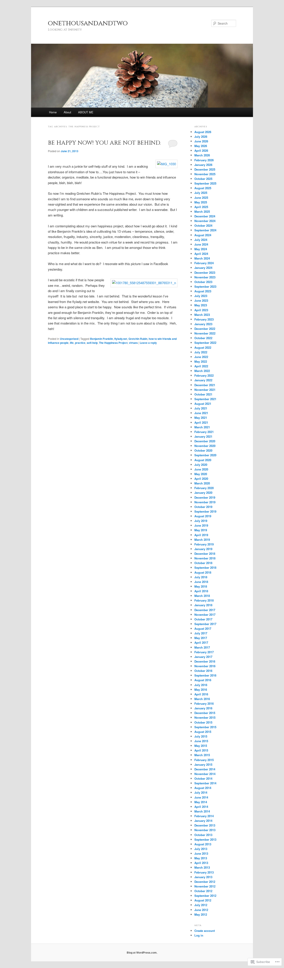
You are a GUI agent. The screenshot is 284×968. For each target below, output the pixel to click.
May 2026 (200, 146)
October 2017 (203, 619)
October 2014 (203, 778)
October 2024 (203, 225)
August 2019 (202, 516)
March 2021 (202, 427)
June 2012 (201, 910)
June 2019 (201, 525)
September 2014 (205, 783)
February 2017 (204, 652)
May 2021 (200, 417)
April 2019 (201, 535)
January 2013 (203, 877)
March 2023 (202, 315)
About (67, 112)
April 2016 (201, 694)
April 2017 (201, 642)
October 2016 (203, 671)
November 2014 (204, 774)
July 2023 (200, 296)
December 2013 (204, 825)
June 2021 (201, 413)
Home (53, 112)
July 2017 (200, 633)
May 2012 (200, 914)
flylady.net (120, 339)
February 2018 (204, 600)
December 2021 (204, 385)
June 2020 (201, 469)
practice (80, 343)
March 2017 (202, 647)
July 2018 (200, 577)
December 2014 (204, 769)
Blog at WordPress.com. (142, 952)
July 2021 (200, 408)
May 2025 (200, 202)
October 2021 (203, 394)
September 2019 (205, 511)
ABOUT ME (85, 112)
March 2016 (202, 699)
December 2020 (204, 441)
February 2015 (204, 760)
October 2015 (203, 722)
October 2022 (203, 338)
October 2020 (203, 450)
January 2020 (203, 492)
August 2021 (202, 403)
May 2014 (200, 802)
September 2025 (205, 183)
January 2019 (203, 549)
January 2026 (203, 165)
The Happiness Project (113, 343)
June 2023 (201, 300)
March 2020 (202, 483)
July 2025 (200, 193)
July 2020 (200, 464)
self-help (92, 343)
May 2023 (200, 305)
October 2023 (203, 282)
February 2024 (204, 263)
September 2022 (205, 342)
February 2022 (204, 375)
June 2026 (201, 141)
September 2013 (205, 839)
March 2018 (202, 596)
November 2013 (204, 830)
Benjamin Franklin (101, 339)
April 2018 (201, 591)
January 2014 (203, 820)
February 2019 (204, 544)
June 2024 (201, 244)
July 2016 (200, 685)
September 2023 (205, 286)
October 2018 (203, 563)
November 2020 (204, 446)
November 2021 (204, 390)
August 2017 (202, 628)
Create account (204, 931)
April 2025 (201, 207)
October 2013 (203, 835)
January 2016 (203, 708)
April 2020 (201, 478)
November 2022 (204, 333)
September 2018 (205, 567)
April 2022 (201, 366)
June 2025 (201, 197)
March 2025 (202, 211)
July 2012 (200, 905)
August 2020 (202, 460)
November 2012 (204, 886)
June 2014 (201, 797)
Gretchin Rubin (137, 339)
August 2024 (202, 235)
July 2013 (200, 849)
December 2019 (204, 497)
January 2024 (203, 268)
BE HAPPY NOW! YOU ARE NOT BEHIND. (104, 143)
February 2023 (204, 319)
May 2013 (200, 858)
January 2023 (203, 324)
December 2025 (204, 169)
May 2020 (200, 474)
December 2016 (204, 661)
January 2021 (203, 436)
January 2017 (203, 657)
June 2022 (201, 357)
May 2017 (200, 638)
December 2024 (204, 216)
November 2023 (204, 277)
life (72, 343)
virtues (133, 343)
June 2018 (201, 582)
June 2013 (201, 853)
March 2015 (202, 755)
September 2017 (205, 624)
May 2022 (200, 361)
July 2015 (200, 736)
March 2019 (202, 539)
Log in (198, 935)
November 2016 (204, 666)
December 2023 (204, 272)
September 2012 (205, 895)
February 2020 (204, 488)
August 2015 (202, 732)
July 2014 (200, 792)
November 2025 (204, 174)
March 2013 (202, 867)
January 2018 (203, 605)
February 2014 (204, 816)
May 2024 (200, 249)
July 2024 (200, 240)
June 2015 (201, 741)
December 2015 (204, 713)
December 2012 (204, 881)
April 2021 (201, 422)
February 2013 (204, 872)
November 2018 (204, 558)
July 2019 (200, 521)
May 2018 (200, 586)
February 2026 (204, 160)
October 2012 (203, 891)
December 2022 (204, 329)
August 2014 (202, 788)
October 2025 (203, 179)
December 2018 (204, 553)
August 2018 (202, 572)
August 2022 (202, 347)
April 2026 (201, 150)
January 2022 (203, 380)
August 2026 (202, 132)
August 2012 (202, 900)
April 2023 (201, 310)
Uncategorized (69, 339)
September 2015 (205, 727)
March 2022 (202, 371)
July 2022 (200, 352)
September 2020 (205, 455)
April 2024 (201, 254)
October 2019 (203, 507)
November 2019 (204, 502)
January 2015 (203, 764)
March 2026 (202, 155)
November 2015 (204, 717)
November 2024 (204, 221)
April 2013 (201, 863)
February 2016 (204, 703)
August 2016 (202, 680)
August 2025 (202, 188)
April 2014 (201, 807)
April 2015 (201, 750)
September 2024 (205, 230)
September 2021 (205, 399)
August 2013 (202, 844)
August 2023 (202, 291)
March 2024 (202, 258)
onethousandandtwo (88, 23)
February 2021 (204, 432)
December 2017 (204, 610)
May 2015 (200, 746)
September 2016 (205, 675)
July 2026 (200, 136)
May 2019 (200, 530)
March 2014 (202, 811)
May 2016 (200, 689)
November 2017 (204, 614)
